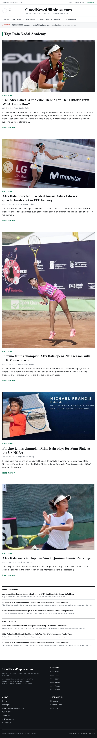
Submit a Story (80, 2)
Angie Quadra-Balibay (22, 108)
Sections (16, 19)
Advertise (6, 715)
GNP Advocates (8, 719)
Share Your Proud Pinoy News (13, 708)
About (71, 2)
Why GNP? (6, 712)
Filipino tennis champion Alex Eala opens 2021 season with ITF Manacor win (46, 357)
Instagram (84, 733)
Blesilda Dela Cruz (25, 562)
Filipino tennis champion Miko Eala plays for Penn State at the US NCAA (46, 450)
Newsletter (91, 2)
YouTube (92, 733)
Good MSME (71, 19)
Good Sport (7, 95)
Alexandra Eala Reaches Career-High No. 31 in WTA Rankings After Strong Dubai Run (38, 593)
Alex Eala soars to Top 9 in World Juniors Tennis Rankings (46, 558)
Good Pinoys (55, 682)
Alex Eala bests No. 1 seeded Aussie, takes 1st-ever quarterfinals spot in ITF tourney (39, 198)
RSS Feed (54, 708)
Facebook (72, 733)
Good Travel (55, 690)
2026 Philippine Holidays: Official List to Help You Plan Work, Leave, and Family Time (37, 634)
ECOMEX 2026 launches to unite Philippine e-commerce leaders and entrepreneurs (44, 25)
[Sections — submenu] (23, 19)
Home (6, 19)
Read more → (8, 127)
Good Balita (54, 671)
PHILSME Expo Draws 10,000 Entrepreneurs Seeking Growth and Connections (34, 625)
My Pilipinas (6, 705)
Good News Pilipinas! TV (51, 19)
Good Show (54, 675)
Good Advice (55, 686)
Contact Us (6, 723)
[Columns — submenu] (37, 19)
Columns (30, 19)
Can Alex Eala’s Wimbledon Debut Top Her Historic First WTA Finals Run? (45, 101)
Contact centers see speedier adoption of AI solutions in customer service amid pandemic (37, 610)
